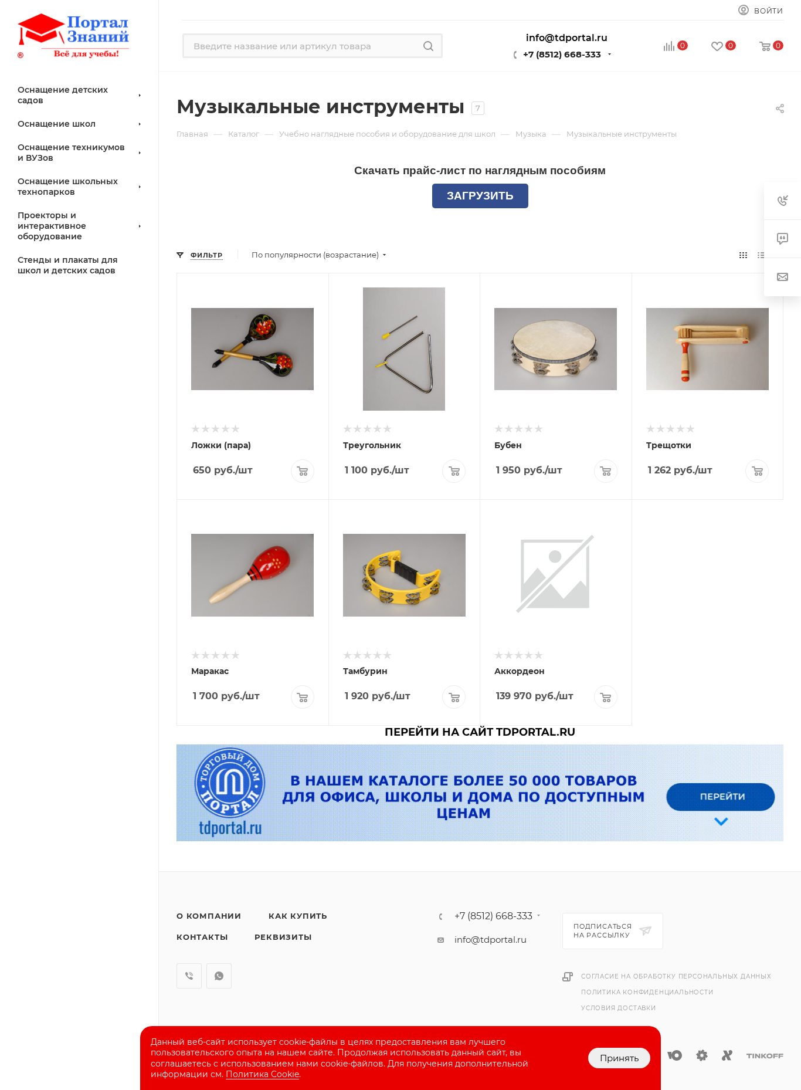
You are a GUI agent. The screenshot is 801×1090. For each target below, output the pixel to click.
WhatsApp (219, 976)
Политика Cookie (262, 1074)
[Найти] (428, 45)
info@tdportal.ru (490, 939)
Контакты (202, 937)
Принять (619, 1058)
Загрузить (480, 195)
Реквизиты (282, 937)
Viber (189, 976)
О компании (209, 915)
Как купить (298, 915)
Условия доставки (618, 1008)
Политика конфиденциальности (647, 992)
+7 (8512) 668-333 (562, 54)
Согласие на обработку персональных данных (676, 976)
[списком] (761, 255)
